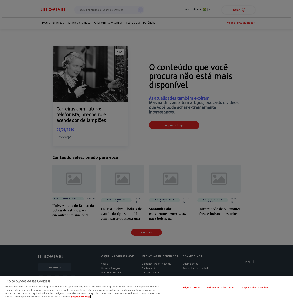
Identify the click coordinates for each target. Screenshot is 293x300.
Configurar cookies (190, 287)
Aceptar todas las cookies (254, 287)
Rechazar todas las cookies (221, 287)
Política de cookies (80, 296)
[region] (146, 288)
